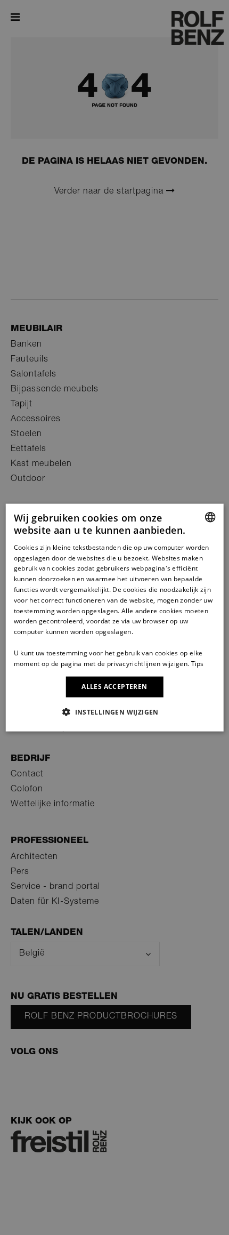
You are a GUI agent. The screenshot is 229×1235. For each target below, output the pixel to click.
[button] (114, 711)
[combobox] (210, 517)
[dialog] (115, 618)
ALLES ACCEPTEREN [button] (114, 686)
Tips (197, 663)
